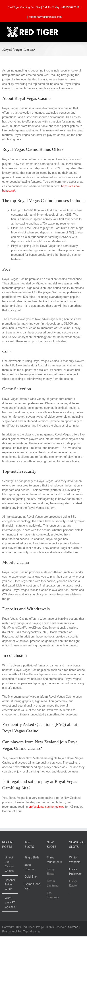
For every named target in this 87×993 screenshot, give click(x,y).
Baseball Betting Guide (10, 885)
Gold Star (31, 876)
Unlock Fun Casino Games (9, 864)
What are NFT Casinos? (10, 903)
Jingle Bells (32, 857)
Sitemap (73, 927)
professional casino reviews (46, 806)
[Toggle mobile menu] (78, 29)
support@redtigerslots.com (45, 16)
